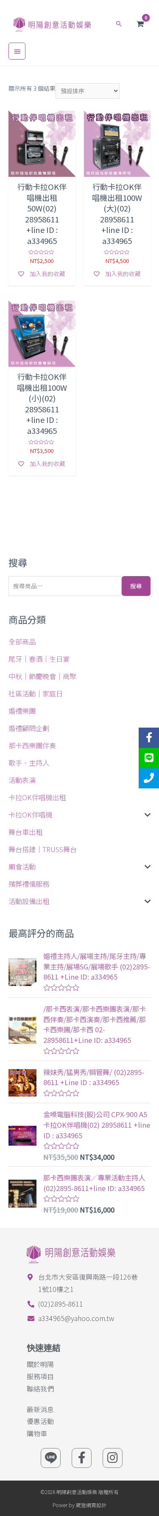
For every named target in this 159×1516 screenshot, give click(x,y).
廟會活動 (22, 866)
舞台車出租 (25, 832)
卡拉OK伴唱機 (30, 814)
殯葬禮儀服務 (28, 884)
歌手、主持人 (28, 763)
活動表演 (22, 780)
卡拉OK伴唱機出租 (37, 797)
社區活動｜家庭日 (35, 693)
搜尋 (136, 586)
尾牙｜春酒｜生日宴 (39, 659)
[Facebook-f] (82, 1458)
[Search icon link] (119, 23)
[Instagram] (113, 1458)
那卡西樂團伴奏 (32, 745)
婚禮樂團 (22, 711)
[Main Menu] (16, 51)
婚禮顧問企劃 (28, 728)
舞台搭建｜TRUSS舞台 (42, 849)
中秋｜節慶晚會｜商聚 (42, 676)
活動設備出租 (28, 901)
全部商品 (22, 641)
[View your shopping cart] (140, 24)
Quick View (42, 170)
